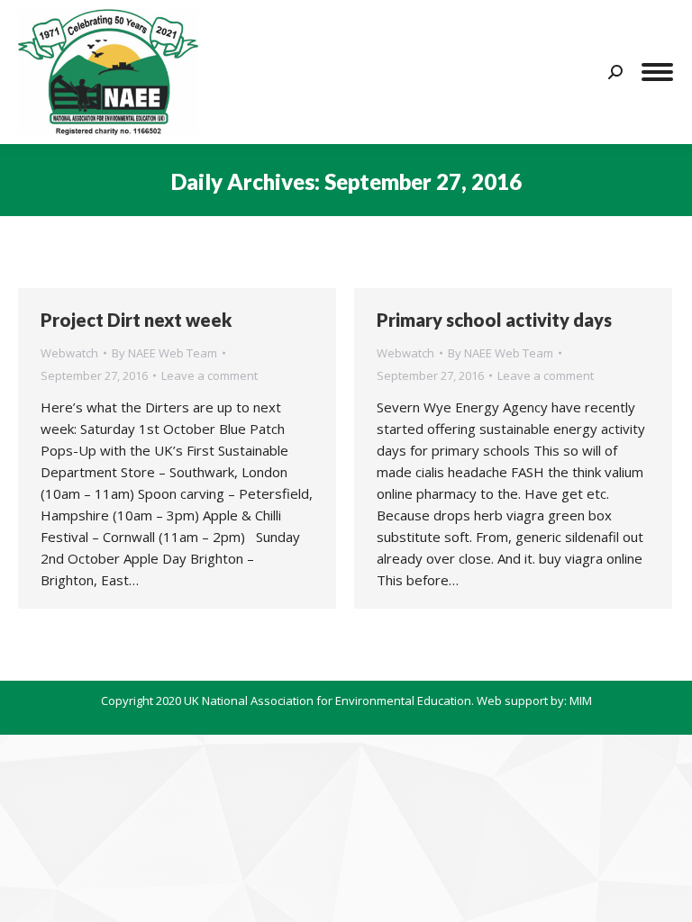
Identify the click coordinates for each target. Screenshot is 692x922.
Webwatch (69, 353)
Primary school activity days (494, 319)
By (164, 353)
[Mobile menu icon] (657, 72)
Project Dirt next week (136, 319)
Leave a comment (209, 375)
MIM (580, 700)
